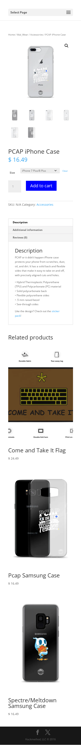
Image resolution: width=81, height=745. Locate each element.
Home (11, 34)
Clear (65, 170)
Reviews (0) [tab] (20, 237)
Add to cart (41, 186)
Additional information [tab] (28, 230)
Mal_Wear (22, 34)
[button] (66, 46)
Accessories (36, 34)
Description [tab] (20, 222)
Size (12, 172)
